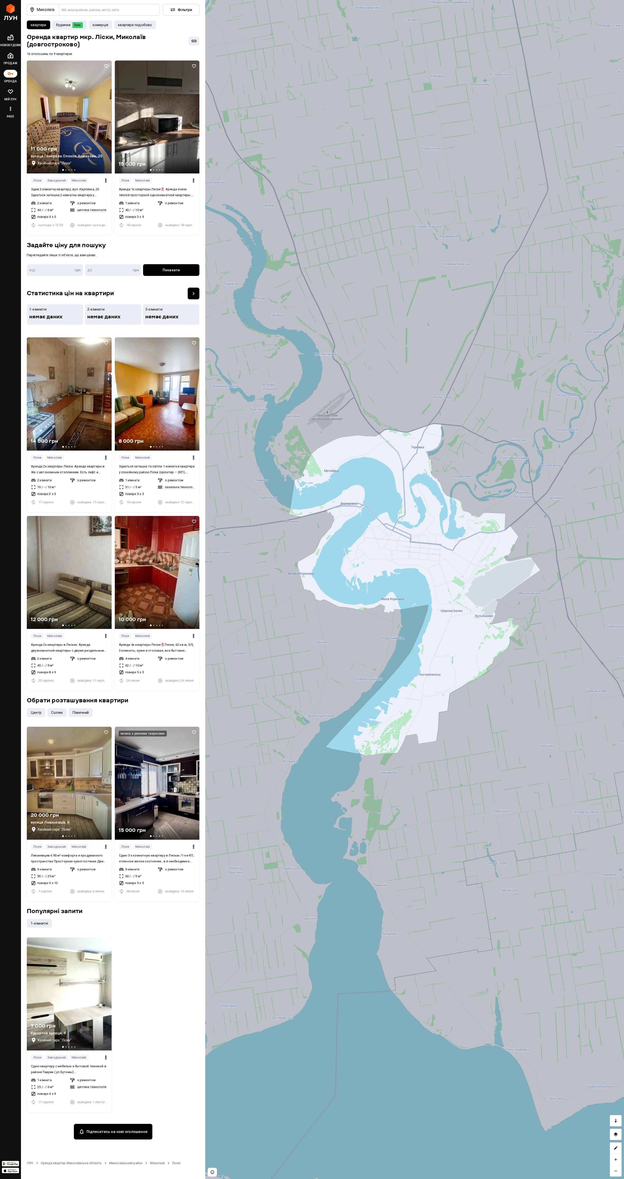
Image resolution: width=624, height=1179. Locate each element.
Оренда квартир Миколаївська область (71, 1163)
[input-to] (113, 270)
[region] (414, 589)
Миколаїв (79, 180)
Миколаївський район (126, 1163)
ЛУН (30, 1163)
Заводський (56, 180)
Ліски (37, 180)
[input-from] (55, 270)
